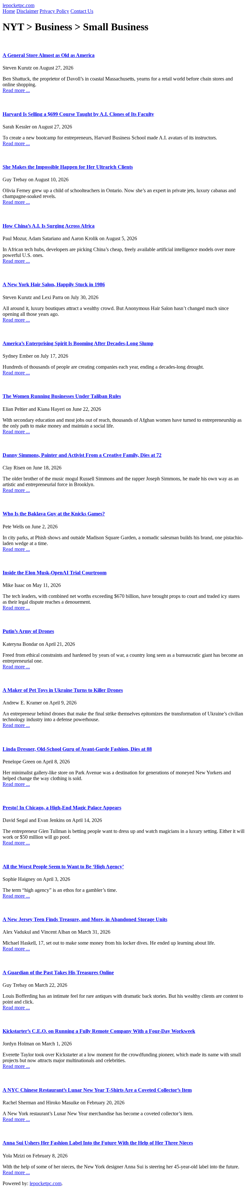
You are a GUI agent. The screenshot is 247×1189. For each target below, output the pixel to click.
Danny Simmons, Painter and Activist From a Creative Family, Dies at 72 (82, 455)
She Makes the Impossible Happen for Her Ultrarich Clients (68, 167)
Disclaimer (27, 11)
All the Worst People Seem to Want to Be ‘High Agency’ (63, 866)
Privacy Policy (54, 11)
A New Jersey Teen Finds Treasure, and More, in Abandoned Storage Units (85, 919)
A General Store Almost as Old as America (49, 55)
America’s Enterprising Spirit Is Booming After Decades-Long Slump (78, 343)
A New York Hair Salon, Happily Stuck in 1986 (54, 284)
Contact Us (81, 11)
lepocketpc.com (18, 5)
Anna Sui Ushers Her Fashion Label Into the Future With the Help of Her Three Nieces (98, 1143)
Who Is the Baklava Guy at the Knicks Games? (54, 513)
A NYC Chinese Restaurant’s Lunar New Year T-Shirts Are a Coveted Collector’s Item (97, 1090)
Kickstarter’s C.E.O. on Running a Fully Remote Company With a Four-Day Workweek (99, 1031)
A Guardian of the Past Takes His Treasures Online (58, 972)
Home (9, 11)
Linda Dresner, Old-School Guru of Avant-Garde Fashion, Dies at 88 (77, 749)
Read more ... (16, 90)
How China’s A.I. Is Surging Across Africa (49, 226)
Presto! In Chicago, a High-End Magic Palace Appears (62, 807)
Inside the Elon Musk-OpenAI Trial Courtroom (54, 572)
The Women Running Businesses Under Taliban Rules (62, 396)
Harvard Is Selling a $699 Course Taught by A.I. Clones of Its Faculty (78, 114)
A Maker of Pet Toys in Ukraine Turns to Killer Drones (63, 690)
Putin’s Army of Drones (28, 631)
